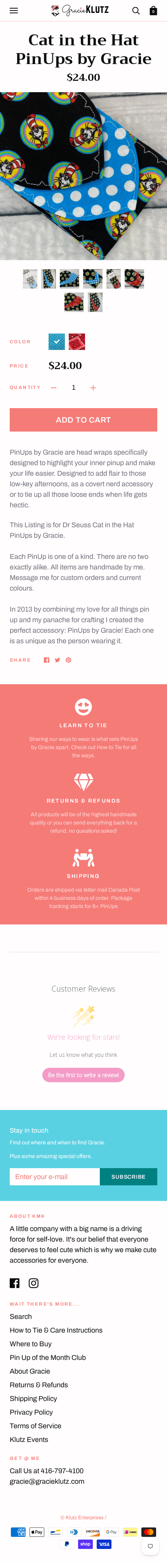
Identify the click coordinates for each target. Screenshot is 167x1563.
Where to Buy (31, 1344)
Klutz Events (29, 1439)
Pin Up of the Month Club (48, 1357)
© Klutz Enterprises (82, 1517)
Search (21, 1316)
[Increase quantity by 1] (93, 387)
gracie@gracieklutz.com (47, 1481)
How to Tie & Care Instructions (56, 1330)
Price (19, 366)
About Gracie (30, 1371)
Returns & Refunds (39, 1385)
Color (20, 341)
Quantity (25, 387)
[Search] (136, 10)
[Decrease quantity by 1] (54, 387)
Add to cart (83, 420)
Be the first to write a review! (83, 1075)
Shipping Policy (33, 1398)
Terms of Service (35, 1426)
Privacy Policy (31, 1412)
